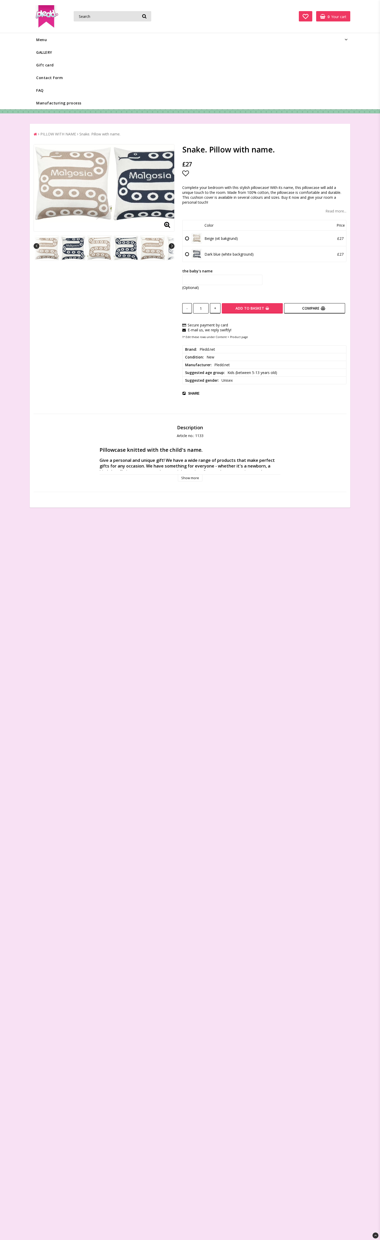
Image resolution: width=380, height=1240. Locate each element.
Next (171, 246)
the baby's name (197, 271)
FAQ (40, 90)
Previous (36, 246)
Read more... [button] (335, 211)
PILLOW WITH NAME (58, 134)
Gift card (45, 65)
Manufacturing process (58, 103)
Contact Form (49, 77)
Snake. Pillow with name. (99, 134)
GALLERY (44, 52)
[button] (305, 16)
